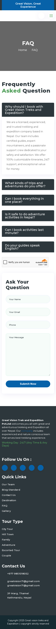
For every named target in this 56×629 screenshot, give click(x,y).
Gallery (6, 510)
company (27, 430)
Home (22, 50)
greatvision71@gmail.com (23, 581)
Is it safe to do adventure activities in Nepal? (25, 215)
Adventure (8, 544)
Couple (6, 555)
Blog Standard (11, 489)
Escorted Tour (11, 550)
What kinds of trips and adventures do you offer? (25, 184)
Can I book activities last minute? (24, 231)
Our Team (8, 484)
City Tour (7, 529)
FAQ (4, 505)
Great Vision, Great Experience (28, 5)
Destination (9, 500)
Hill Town (8, 534)
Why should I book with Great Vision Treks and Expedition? (24, 110)
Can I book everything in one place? (24, 200)
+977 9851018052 (18, 573)
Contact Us (9, 495)
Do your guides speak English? (22, 246)
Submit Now (28, 383)
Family (6, 539)
